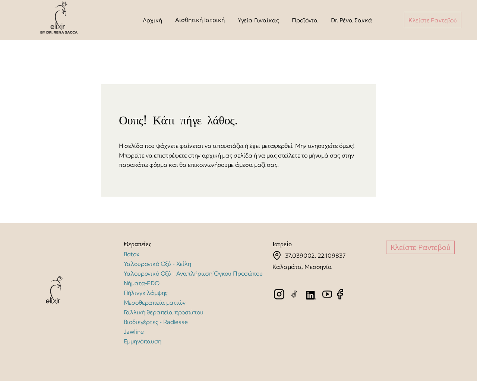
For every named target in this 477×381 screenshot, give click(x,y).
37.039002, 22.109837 (315, 255)
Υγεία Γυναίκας (258, 20)
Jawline (134, 331)
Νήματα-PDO (141, 283)
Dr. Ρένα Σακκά (351, 20)
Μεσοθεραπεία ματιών (155, 302)
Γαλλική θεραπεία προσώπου (163, 312)
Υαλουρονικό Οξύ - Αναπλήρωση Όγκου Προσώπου (193, 273)
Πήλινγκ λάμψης (146, 292)
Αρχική (152, 20)
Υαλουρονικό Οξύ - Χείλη (157, 263)
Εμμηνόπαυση (142, 341)
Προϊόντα (305, 20)
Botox (131, 254)
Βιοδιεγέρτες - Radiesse (156, 322)
